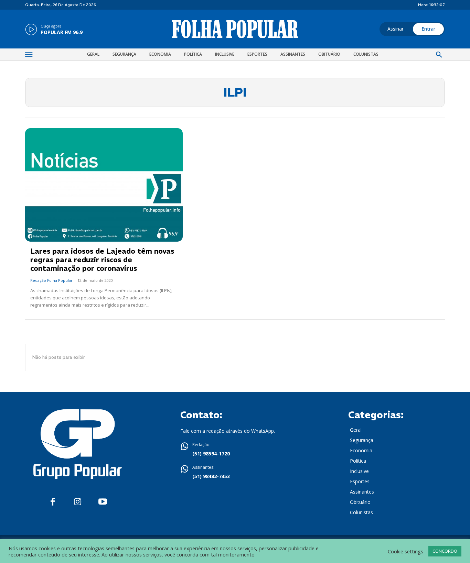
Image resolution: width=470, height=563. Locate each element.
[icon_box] (54, 29)
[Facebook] (53, 502)
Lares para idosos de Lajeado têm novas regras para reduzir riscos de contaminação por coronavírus (102, 259)
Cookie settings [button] (405, 551)
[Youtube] (103, 502)
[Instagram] (77, 502)
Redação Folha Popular (51, 280)
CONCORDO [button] (444, 551)
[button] (439, 55)
